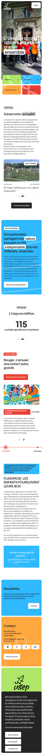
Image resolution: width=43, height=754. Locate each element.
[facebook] (17, 647)
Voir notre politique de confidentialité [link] (19, 727)
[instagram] (26, 647)
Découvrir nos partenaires (16, 285)
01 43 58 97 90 (9, 641)
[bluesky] (8, 647)
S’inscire (34, 606)
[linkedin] (35, 647)
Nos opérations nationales (16, 377)
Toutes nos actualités (21, 205)
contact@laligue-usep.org (14, 639)
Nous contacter (12, 657)
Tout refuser (13, 742)
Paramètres (13, 749)
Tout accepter (13, 735)
